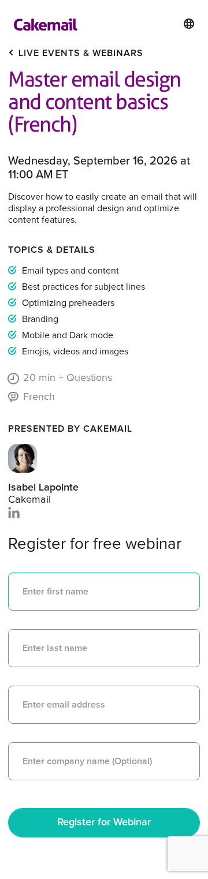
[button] (189, 23)
